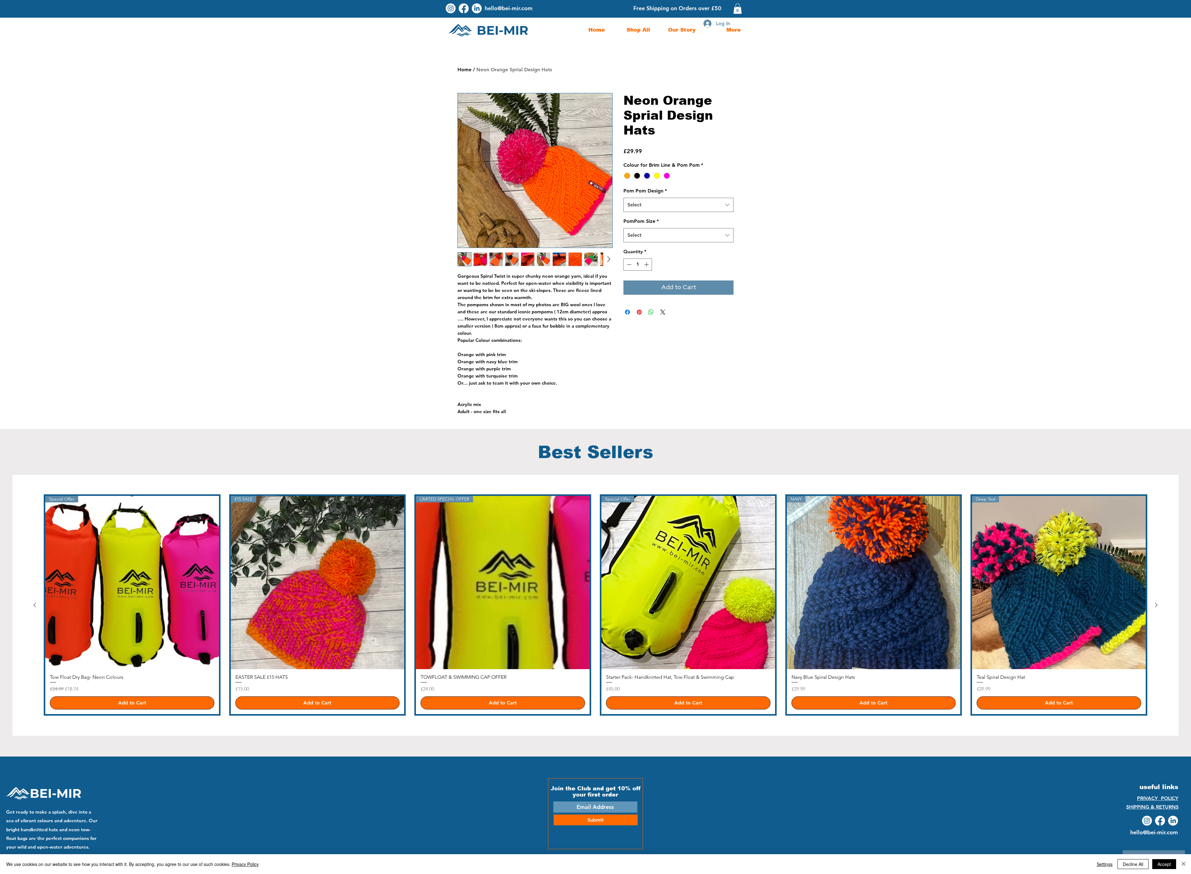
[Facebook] (464, 8)
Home (464, 70)
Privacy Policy (245, 864)
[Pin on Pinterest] (639, 312)
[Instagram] (451, 8)
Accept (1164, 864)
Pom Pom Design (645, 191)
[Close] (1183, 864)
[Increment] (647, 264)
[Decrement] (628, 264)
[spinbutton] (638, 264)
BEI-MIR (55, 793)
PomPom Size (641, 221)
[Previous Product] (34, 605)
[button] (737, 8)
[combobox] (678, 205)
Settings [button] (1105, 864)
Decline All (1133, 864)
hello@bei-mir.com (509, 8)
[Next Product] (1156, 605)
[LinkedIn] (477, 8)
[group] (595, 605)
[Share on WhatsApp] (651, 312)
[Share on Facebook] (627, 312)
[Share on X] (663, 312)
